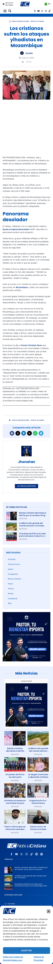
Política (11, 589)
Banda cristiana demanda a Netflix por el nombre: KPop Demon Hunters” (32, 515)
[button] (48, 911)
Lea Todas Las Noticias (26, 486)
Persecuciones (14, 564)
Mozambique (22, 287)
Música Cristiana (14, 579)
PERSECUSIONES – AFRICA (26, 21)
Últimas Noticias (16, 507)
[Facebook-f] (35, 11)
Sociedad (40, 21)
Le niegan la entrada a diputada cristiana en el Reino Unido (38, 777)
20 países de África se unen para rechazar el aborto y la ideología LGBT (33, 536)
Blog (9, 603)
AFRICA (14, 21)
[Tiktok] (49, 11)
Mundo (11, 594)
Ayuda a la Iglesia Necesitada (16, 229)
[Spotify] (41, 854)
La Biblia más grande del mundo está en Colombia (31, 524)
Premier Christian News (31, 345)
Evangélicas (12, 598)
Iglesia (10, 569)
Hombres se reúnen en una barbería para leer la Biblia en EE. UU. (15, 803)
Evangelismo (13, 574)
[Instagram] (46, 11)
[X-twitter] (42, 11)
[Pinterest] (36, 854)
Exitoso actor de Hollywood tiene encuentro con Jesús (38, 829)
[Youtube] (38, 11)
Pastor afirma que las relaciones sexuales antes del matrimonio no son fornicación (14, 830)
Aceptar (26, 950)
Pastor (10, 584)
